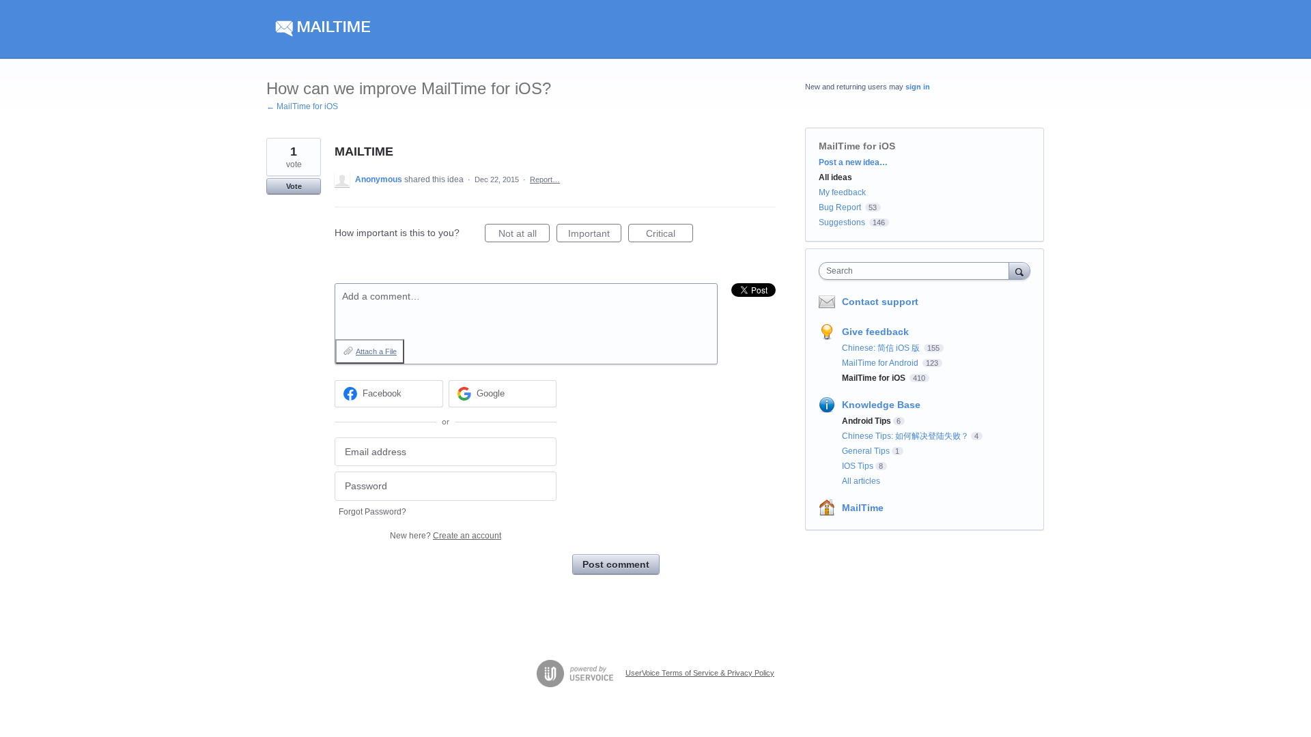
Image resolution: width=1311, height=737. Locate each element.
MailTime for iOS (857, 146)
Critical (669, 235)
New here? (445, 535)
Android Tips (866, 421)
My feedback (842, 192)
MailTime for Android (881, 363)
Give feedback (875, 331)
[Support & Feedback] (395, 29)
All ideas (835, 177)
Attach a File (376, 351)
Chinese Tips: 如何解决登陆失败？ (905, 436)
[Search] (1019, 270)
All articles (861, 481)
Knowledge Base (881, 404)
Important (594, 235)
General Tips (866, 451)
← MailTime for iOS (302, 106)
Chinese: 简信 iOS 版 (882, 348)
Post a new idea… (853, 162)
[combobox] (917, 271)
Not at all (524, 235)
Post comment (615, 564)
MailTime (863, 507)
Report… (545, 179)
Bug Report (840, 207)
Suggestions (842, 222)
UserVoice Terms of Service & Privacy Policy (699, 673)
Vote (294, 186)
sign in (917, 87)
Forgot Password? (372, 512)
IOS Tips (857, 466)
